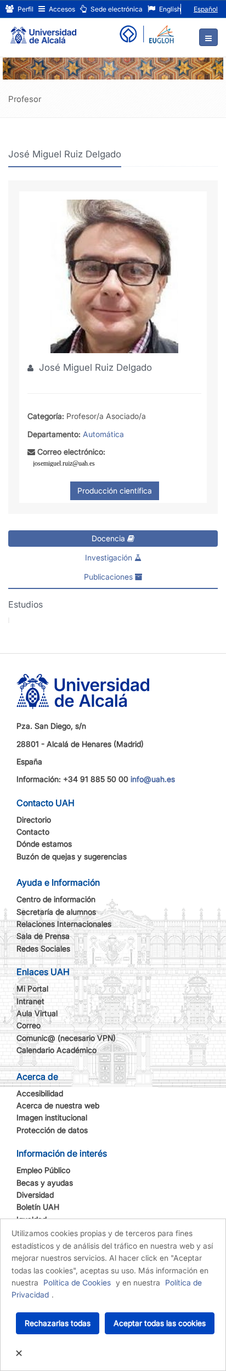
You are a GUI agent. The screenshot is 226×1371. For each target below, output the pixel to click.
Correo (28, 1025)
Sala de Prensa (43, 936)
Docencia (109, 538)
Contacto (32, 831)
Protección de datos (52, 1130)
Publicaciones (109, 576)
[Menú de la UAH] (208, 37)
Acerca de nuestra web (57, 1105)
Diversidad (35, 1194)
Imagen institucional (51, 1117)
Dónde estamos (44, 843)
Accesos (61, 9)
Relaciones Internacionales (63, 923)
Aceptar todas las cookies (160, 1323)
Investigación (109, 557)
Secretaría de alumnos (56, 911)
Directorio (33, 819)
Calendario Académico (56, 1050)
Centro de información (55, 899)
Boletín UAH (37, 1206)
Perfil (24, 9)
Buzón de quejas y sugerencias (71, 856)
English (169, 9)
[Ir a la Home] (43, 31)
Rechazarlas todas (58, 1323)
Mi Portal (32, 988)
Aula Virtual (37, 1013)
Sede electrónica (116, 9)
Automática (103, 434)
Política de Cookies (77, 1282)
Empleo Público (43, 1170)
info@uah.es (153, 779)
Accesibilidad (39, 1093)
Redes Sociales (43, 948)
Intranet (30, 1001)
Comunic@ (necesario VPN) (66, 1038)
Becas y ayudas (44, 1182)
